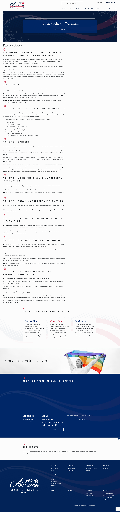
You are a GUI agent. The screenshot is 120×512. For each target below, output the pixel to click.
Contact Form (89, 493)
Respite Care (80, 321)
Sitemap (52, 479)
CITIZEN (82, 505)
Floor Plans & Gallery (90, 8)
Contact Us (112, 8)
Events (100, 8)
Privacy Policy (54, 481)
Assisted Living (32, 321)
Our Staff (53, 470)
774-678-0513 (111, 2)
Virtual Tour (105, 468)
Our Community (54, 468)
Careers (105, 8)
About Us (64, 8)
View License (52, 429)
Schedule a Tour (72, 3)
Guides (52, 477)
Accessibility (53, 485)
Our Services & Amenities (91, 468)
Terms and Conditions (56, 483)
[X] (105, 499)
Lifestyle (71, 8)
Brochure (88, 470)
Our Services (79, 8)
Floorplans (106, 465)
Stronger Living (71, 474)
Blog (52, 472)
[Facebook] (103, 499)
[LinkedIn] (107, 499)
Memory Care (56, 321)
